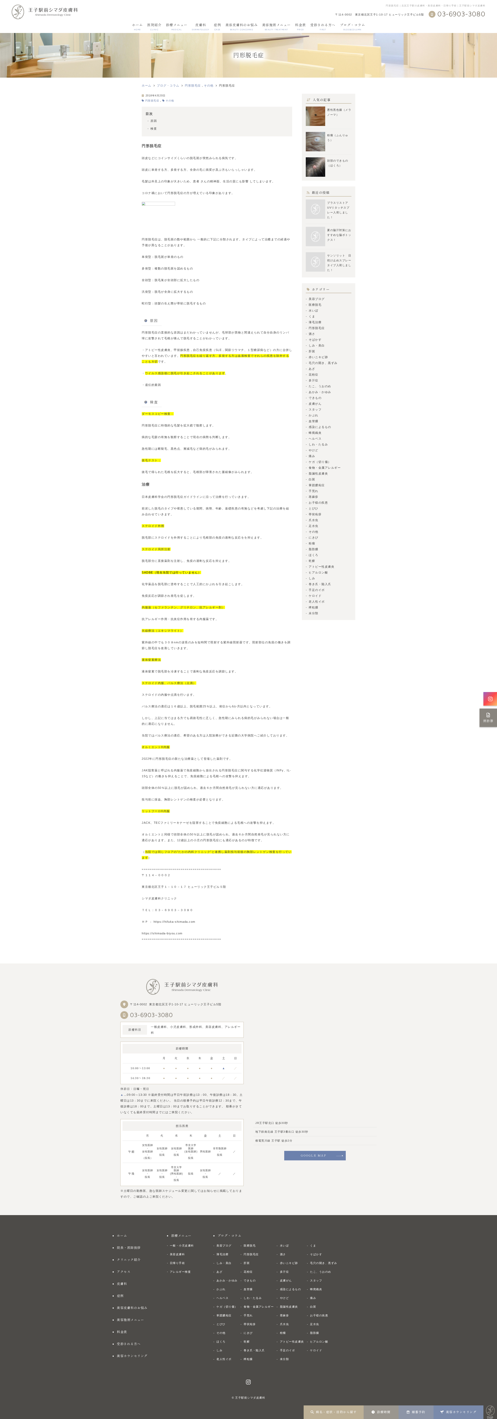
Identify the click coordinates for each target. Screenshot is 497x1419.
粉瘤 (312, 543)
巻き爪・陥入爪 (320, 584)
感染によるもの (320, 427)
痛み (312, 456)
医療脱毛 (315, 304)
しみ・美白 (317, 345)
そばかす (315, 339)
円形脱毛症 (152, 100)
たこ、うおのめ (320, 386)
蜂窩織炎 (315, 432)
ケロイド (315, 595)
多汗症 (313, 380)
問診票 (488, 720)
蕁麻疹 (313, 496)
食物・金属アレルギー (325, 467)
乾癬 (312, 560)
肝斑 (312, 351)
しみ (312, 578)
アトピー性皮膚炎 (321, 566)
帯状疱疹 (315, 514)
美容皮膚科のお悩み (241, 27)
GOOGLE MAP (313, 1155)
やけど (313, 450)
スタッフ (315, 409)
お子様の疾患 (318, 502)
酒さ (312, 333)
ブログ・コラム (352, 27)
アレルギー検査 (180, 1271)
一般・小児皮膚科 (182, 1245)
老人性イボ (317, 601)
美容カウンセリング (461, 1412)
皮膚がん (315, 403)
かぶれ (313, 415)
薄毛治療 (315, 322)
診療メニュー (177, 27)
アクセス (123, 1271)
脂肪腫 (313, 549)
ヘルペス (315, 438)
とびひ (313, 508)
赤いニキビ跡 (318, 357)
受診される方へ (322, 27)
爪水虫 (313, 520)
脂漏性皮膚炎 (318, 473)
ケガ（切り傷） (320, 461)
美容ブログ (317, 299)
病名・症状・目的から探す (336, 1412)
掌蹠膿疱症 (317, 485)
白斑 (312, 479)
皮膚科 (200, 27)
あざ (312, 368)
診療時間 (384, 1412)
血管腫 (313, 421)
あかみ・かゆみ (320, 392)
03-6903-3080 (151, 1015)
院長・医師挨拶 (129, 1247)
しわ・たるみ (318, 444)
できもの (315, 397)
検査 (153, 128)
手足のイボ (317, 590)
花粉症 (313, 374)
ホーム (137, 27)
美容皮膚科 (177, 1254)
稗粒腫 (313, 607)
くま (312, 316)
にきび (313, 537)
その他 (170, 100)
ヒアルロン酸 (318, 572)
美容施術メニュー (276, 27)
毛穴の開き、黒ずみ (323, 363)
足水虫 (313, 526)
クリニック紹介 (129, 1259)
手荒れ (313, 491)
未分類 (313, 613)
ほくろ (313, 555)
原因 (153, 120)
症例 (217, 27)
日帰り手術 (177, 1263)
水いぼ (313, 310)
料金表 (300, 27)
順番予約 (418, 1412)
